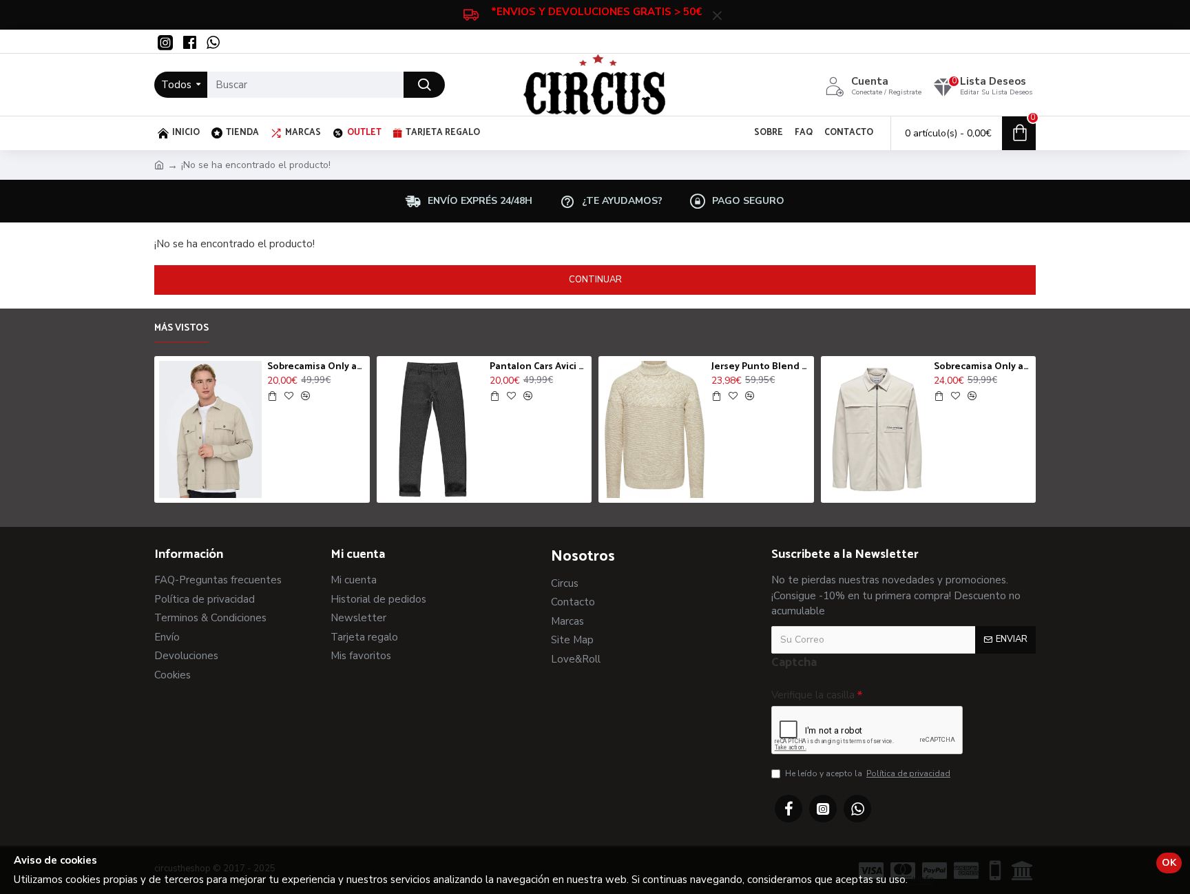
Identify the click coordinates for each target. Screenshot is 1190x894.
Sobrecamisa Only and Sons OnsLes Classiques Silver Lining (982, 367)
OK (1169, 862)
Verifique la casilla (813, 695)
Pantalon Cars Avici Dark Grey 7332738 (538, 367)
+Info (922, 879)
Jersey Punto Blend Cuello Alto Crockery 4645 (759, 367)
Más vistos (181, 329)
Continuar (595, 279)
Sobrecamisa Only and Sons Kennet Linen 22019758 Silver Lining (315, 367)
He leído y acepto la (867, 773)
